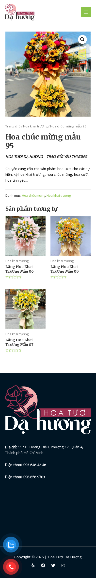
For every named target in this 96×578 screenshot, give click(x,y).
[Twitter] (53, 565)
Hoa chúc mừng (33, 195)
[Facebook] (43, 565)
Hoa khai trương (35, 126)
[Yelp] (33, 565)
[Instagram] (63, 565)
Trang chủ (12, 126)
